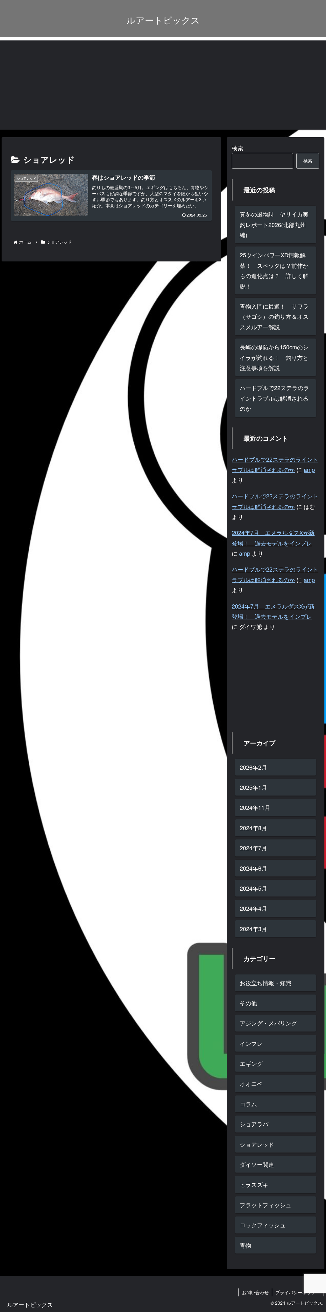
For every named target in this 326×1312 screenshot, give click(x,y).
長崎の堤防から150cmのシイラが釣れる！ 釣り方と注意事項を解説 (274, 357)
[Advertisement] (163, 85)
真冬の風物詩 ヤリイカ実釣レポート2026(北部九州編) (274, 224)
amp (309, 469)
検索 (237, 148)
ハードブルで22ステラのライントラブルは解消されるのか (274, 397)
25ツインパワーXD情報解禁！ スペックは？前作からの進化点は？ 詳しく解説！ (274, 270)
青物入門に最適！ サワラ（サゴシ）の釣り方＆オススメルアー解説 (274, 316)
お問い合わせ (255, 1292)
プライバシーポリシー (297, 1292)
